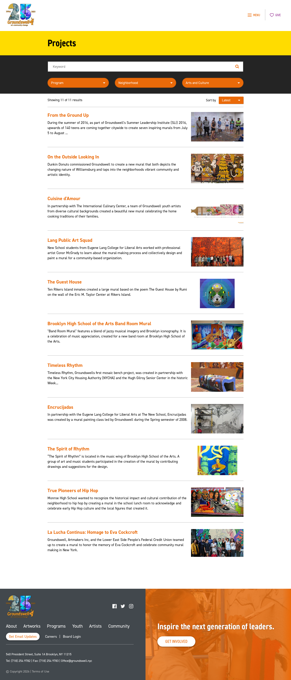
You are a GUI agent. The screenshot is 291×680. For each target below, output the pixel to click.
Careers (51, 636)
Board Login (72, 636)
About (11, 626)
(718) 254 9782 (20, 661)
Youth (77, 626)
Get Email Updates (23, 636)
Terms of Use (40, 671)
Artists (95, 626)
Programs (56, 626)
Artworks (32, 626)
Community (119, 626)
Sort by (211, 100)
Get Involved (176, 641)
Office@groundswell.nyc (76, 661)
